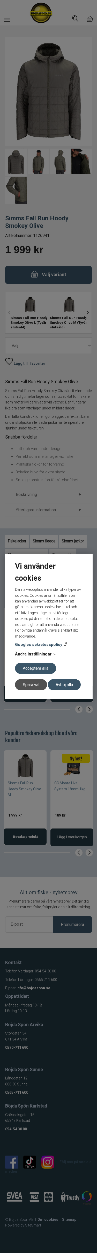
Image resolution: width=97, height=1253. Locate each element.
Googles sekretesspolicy (39, 644)
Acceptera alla (35, 668)
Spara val (31, 684)
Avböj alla (64, 684)
